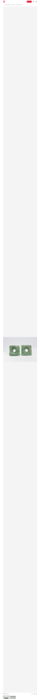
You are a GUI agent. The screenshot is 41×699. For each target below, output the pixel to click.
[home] (3, 4)
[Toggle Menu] (36, 1)
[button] (20, 349)
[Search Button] (33, 1)
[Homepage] (4, 2)
